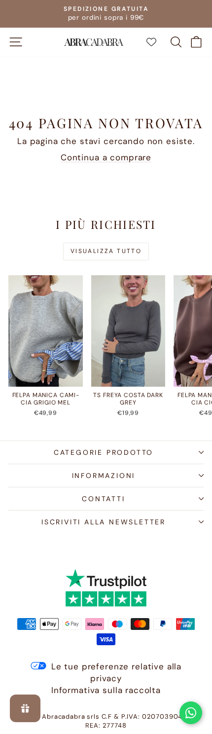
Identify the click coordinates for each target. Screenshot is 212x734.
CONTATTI (103, 498)
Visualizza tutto (106, 251)
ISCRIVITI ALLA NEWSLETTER (103, 521)
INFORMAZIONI (104, 475)
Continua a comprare (106, 157)
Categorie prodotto (103, 452)
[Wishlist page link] (156, 42)
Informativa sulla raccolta (106, 690)
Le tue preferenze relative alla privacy (116, 672)
